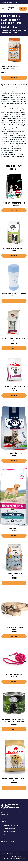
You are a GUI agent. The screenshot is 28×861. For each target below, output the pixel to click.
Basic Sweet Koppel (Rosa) (14, 674)
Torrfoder (18, 66)
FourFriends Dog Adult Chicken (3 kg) (14, 248)
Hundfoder (11, 66)
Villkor (19, 856)
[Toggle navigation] (3, 8)
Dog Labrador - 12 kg (14, 528)
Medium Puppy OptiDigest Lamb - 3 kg (14, 203)
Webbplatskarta (20, 858)
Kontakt (14, 856)
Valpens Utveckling (9, 831)
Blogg (5, 835)
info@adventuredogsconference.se (9, 2)
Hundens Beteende (9, 828)
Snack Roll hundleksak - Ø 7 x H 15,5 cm (14, 293)
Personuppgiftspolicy (9, 858)
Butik (23, 8)
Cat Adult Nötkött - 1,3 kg (14, 453)
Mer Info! (14, 77)
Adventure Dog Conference (11, 825)
